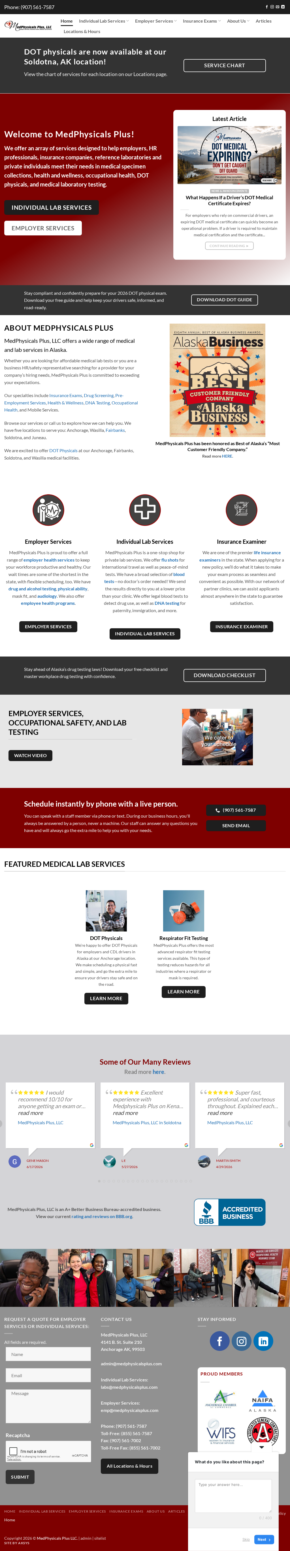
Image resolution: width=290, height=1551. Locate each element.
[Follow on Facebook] (266, 7)
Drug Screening (99, 395)
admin (85, 1538)
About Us (236, 20)
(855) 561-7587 (136, 1433)
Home (67, 20)
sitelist (100, 1538)
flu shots (169, 559)
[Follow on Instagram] (272, 7)
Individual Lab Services (102, 20)
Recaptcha (18, 1435)
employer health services (49, 559)
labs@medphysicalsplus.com (129, 1387)
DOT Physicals (63, 450)
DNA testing (167, 603)
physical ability (73, 588)
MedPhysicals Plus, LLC (40, 1122)
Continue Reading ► (230, 246)
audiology (47, 596)
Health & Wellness (66, 402)
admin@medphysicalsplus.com (131, 1363)
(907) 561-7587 (37, 7)
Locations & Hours (82, 31)
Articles (264, 20)
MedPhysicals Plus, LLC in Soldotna (147, 1122)
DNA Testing (97, 402)
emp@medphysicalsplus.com (129, 1410)
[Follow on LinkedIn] (283, 7)
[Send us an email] (277, 7)
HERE (227, 456)
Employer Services (154, 20)
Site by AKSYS (16, 1543)
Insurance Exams (200, 20)
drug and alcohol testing (32, 588)
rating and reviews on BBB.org (102, 1216)
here (158, 1071)
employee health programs (48, 603)
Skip (246, 1539)
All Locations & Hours (129, 1465)
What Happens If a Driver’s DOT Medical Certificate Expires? (229, 201)
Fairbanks (115, 430)
